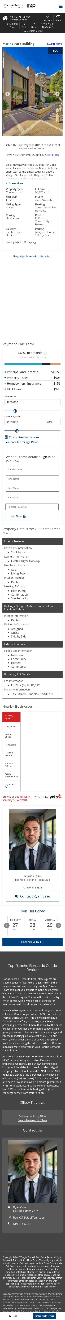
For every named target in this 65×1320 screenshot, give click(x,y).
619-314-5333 (34, 887)
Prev (7, 925)
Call (14, 1316)
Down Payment (12, 416)
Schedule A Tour (31, 942)
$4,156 (55, 372)
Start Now (51, 155)
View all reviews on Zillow (32, 1120)
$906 (57, 378)
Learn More (55, 44)
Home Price (10, 396)
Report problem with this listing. (32, 256)
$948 (57, 389)
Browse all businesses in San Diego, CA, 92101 (16, 798)
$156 (57, 383)
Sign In (46, 457)
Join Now (16, 516)
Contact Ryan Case (35, 896)
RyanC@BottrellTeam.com (29, 1217)
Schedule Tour (44, 1316)
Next (58, 925)
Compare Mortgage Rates (21, 442)
